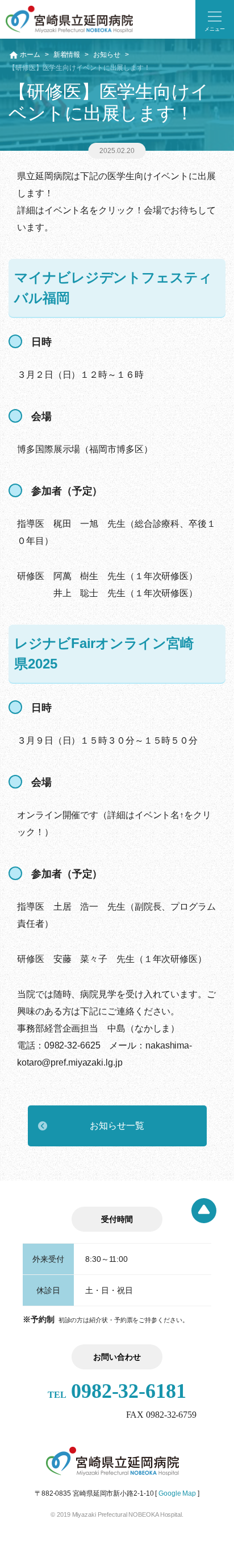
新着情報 (67, 55)
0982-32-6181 (117, 1391)
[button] (214, 19)
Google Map (177, 1493)
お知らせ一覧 (117, 1125)
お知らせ (106, 55)
